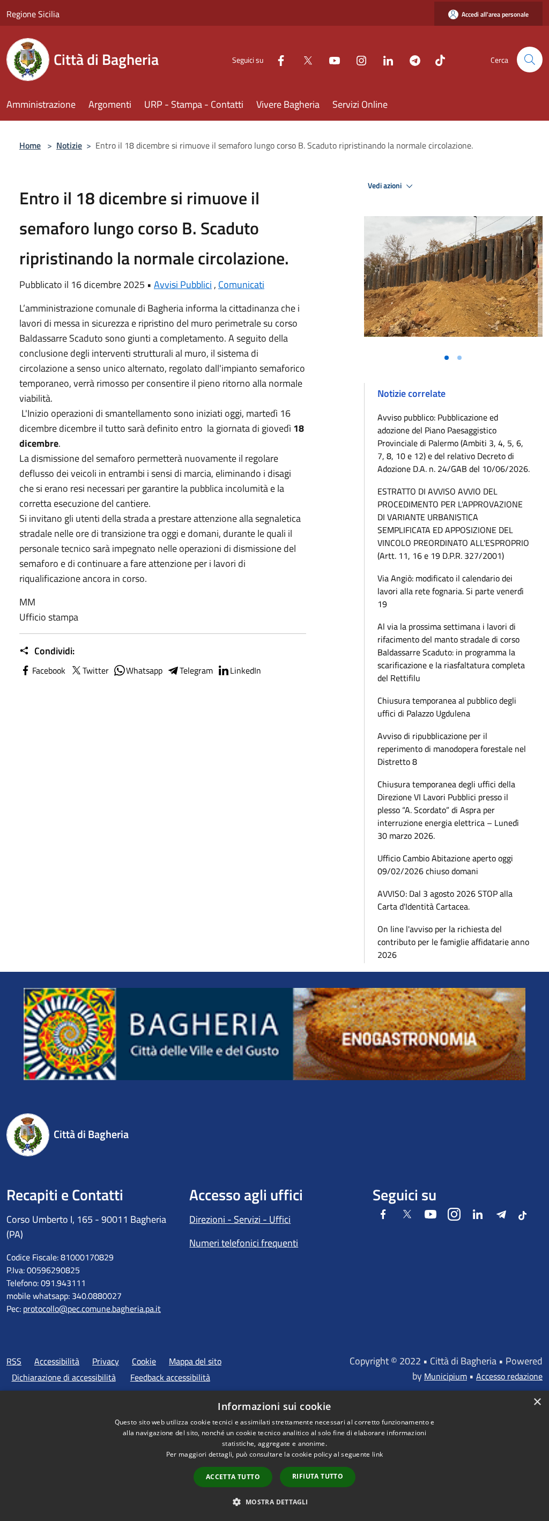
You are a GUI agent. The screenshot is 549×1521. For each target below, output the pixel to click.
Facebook (48, 670)
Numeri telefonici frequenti (243, 1243)
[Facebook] (276, 59)
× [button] (537, 1402)
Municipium (445, 1376)
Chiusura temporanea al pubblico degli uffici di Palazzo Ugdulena (446, 707)
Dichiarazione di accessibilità (64, 1377)
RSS (13, 1361)
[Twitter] (303, 59)
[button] (274, 1501)
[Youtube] (330, 59)
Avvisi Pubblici (183, 284)
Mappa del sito (195, 1361)
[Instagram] (357, 59)
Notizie (69, 145)
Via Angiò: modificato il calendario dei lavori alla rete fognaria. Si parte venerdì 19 (450, 591)
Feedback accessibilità (170, 1377)
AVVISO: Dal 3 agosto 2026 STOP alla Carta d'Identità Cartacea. (445, 900)
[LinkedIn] (384, 59)
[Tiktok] (436, 59)
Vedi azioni (385, 185)
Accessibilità (56, 1361)
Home (30, 145)
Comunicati (241, 284)
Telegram (196, 670)
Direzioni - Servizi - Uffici (240, 1219)
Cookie (144, 1361)
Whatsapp (144, 670)
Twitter (96, 670)
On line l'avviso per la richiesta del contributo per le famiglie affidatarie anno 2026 (453, 941)
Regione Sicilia (33, 14)
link (377, 1454)
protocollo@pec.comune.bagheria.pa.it (92, 1308)
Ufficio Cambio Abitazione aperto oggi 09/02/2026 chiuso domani (445, 864)
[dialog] (274, 1456)
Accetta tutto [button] (233, 1476)
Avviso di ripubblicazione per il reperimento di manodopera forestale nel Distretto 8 (451, 748)
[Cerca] (530, 59)
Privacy (105, 1361)
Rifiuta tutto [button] (317, 1476)
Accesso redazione (509, 1376)
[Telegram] (410, 59)
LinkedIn (245, 670)
